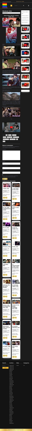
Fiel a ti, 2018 (6, 227)
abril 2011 (10, 419)
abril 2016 (10, 375)
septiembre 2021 (11, 366)
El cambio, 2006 (6, 346)
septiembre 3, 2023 (6, 190)
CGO (4, 191)
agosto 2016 (11, 370)
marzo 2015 (10, 392)
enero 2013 (10, 410)
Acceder (17, 365)
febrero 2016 (11, 378)
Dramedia (4, 137)
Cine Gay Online (4, 7)
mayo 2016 (10, 374)
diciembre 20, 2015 (15, 310)
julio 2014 (10, 402)
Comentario (4, 149)
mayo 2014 (10, 405)
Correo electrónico (5, 165)
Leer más (5, 198)
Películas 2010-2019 (16, 137)
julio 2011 (10, 415)
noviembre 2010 (11, 423)
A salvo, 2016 (6, 188)
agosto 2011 (11, 414)
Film (24, 365)
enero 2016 (10, 379)
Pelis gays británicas (6, 139)
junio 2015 (10, 388)
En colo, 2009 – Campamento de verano (6, 208)
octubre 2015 (11, 383)
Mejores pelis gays (9, 137)
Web (3, 170)
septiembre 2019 (11, 369)
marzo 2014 (10, 406)
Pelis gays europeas (12, 139)
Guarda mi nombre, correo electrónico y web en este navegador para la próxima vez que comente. (10, 176)
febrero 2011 (11, 420)
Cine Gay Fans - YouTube (20, 1)
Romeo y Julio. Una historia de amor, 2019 (6, 306)
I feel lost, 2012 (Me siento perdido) (6, 286)
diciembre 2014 (11, 396)
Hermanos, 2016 (6, 246)
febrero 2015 (11, 393)
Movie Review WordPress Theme (13, 429)
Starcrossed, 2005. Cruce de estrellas (6, 327)
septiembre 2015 (11, 384)
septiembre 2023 (11, 365)
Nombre (3, 161)
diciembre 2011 (11, 411)
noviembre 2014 (11, 397)
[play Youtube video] (11, 127)
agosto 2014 (11, 401)
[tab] (11, 5)
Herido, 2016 (15, 246)
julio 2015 (10, 387)
